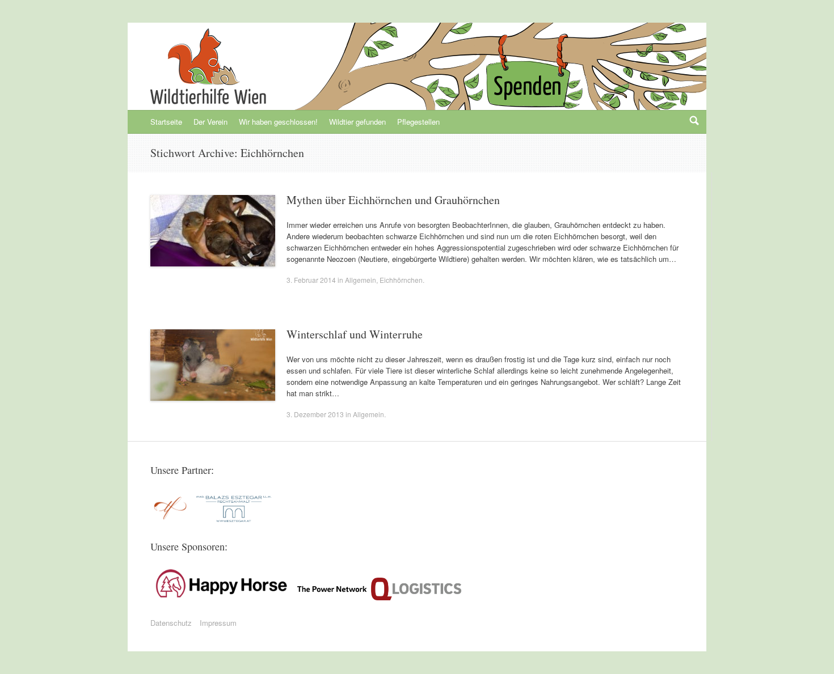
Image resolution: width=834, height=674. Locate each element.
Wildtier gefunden (357, 121)
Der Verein (210, 121)
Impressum (218, 622)
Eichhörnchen (401, 280)
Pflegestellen (418, 121)
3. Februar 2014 (311, 280)
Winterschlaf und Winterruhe (355, 334)
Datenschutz (171, 622)
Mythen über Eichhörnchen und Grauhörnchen (393, 199)
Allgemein (360, 280)
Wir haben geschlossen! (278, 121)
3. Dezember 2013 (315, 414)
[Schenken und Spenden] (526, 79)
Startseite (166, 121)
